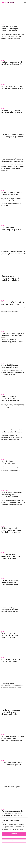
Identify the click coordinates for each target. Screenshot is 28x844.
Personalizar (14, 837)
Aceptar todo (14, 833)
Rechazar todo (14, 841)
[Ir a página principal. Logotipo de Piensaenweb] (7, 2)
